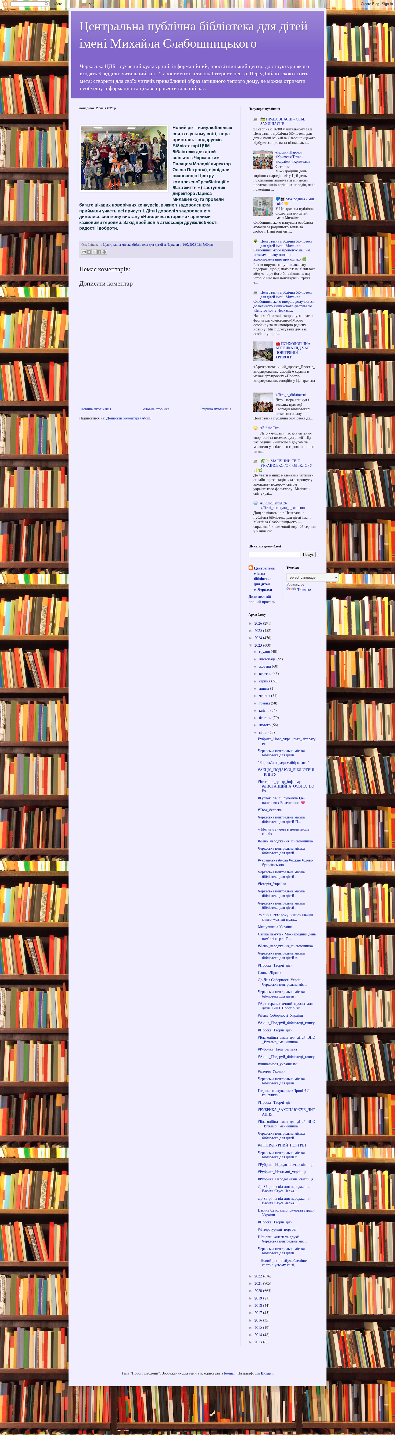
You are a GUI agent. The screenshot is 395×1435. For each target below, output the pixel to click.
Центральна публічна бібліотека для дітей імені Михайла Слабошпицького (193, 34)
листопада (267, 658)
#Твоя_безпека (270, 809)
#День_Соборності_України (280, 1015)
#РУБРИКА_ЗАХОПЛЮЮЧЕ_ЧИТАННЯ (286, 1112)
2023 (258, 645)
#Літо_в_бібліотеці (290, 394)
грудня (265, 651)
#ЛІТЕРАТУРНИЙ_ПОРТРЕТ (282, 1145)
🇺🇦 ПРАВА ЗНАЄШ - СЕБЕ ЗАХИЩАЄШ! (282, 121)
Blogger (267, 1373)
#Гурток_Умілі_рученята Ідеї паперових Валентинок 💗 (281, 800)
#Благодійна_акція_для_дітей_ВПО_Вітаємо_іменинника (286, 1039)
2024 (258, 637)
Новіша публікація (96, 408)
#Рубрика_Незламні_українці (282, 1171)
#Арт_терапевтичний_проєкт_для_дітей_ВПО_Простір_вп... (286, 1005)
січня (263, 732)
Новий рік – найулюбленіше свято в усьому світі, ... (282, 1262)
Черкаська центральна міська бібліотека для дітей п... (281, 1155)
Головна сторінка (155, 408)
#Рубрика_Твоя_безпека (277, 1049)
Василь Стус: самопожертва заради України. (286, 1212)
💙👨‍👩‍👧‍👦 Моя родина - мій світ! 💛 (294, 201)
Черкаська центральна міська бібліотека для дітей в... (281, 955)
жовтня (265, 666)
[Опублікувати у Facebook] (99, 252)
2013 (258, 1341)
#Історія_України (272, 883)
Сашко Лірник (269, 972)
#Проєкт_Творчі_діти (275, 965)
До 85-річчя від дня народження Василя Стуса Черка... (284, 1189)
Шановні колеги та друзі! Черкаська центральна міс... (282, 1239)
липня (264, 688)
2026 (258, 623)
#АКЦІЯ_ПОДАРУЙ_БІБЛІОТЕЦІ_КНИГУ (286, 772)
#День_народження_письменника (285, 840)
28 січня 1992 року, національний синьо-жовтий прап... (285, 917)
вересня (265, 673)
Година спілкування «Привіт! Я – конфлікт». (285, 1093)
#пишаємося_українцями (278, 1063)
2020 (258, 1290)
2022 (258, 1276)
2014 (258, 1334)
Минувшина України (275, 926)
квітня (264, 710)
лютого (265, 724)
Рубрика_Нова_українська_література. (286, 741)
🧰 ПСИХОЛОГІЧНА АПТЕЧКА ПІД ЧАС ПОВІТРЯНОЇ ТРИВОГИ (292, 350)
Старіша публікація (215, 408)
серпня (265, 680)
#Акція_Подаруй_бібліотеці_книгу (286, 1022)
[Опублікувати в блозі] (89, 252)
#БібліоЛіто (269, 427)
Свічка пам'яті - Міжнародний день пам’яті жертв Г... (287, 936)
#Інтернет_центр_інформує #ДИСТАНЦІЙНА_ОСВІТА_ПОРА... (286, 786)
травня (265, 703)
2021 (258, 1283)
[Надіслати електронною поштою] (84, 252)
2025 (258, 630)
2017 (258, 1312)
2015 (258, 1327)
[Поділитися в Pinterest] (104, 252)
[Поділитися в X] (94, 252)
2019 (258, 1298)
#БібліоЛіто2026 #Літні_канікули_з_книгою (282, 505)
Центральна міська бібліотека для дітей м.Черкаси (264, 578)
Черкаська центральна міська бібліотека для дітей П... (281, 819)
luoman (229, 1373)
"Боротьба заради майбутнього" (283, 762)
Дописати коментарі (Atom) (129, 418)
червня (265, 695)
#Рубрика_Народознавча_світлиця (285, 1164)
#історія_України (272, 1071)
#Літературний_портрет (277, 1229)
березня (265, 717)
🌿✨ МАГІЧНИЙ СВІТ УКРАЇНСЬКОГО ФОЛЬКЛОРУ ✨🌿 (283, 465)
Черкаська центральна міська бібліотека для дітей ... (281, 753)
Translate (304, 589)
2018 (258, 1305)
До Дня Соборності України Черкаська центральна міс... (282, 982)
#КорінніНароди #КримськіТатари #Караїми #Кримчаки (292, 156)
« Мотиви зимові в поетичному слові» (284, 831)
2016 (258, 1320)
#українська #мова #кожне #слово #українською (285, 862)
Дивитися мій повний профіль (262, 599)
